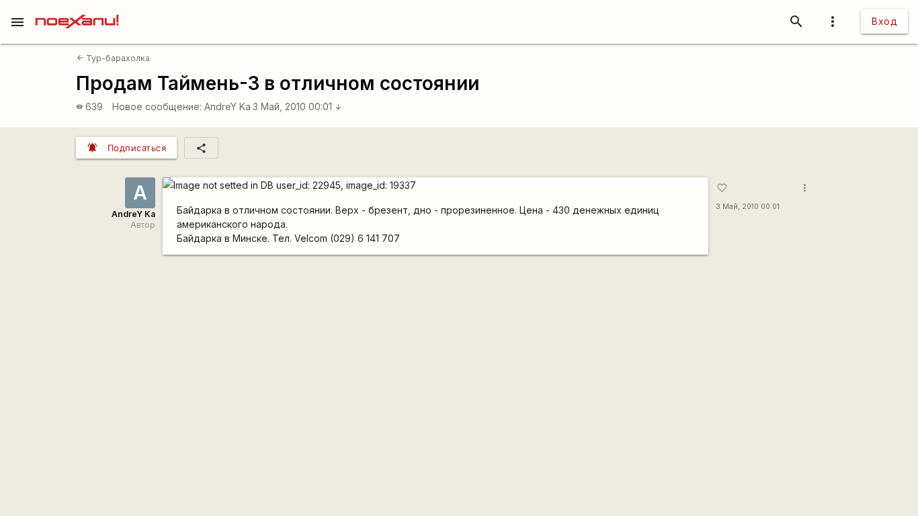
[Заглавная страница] (77, 9)
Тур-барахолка (113, 58)
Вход (884, 21)
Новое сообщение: (157, 106)
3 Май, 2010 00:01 (297, 106)
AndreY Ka (227, 106)
